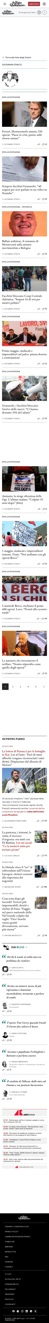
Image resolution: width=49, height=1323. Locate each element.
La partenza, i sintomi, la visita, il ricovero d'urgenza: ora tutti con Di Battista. (16, 837)
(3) (46, 144)
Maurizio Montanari (20, 1004)
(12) (45, 821)
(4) (46, 935)
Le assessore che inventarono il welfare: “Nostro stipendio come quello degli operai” (21, 664)
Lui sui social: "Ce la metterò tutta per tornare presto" (17, 846)
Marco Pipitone (18, 1033)
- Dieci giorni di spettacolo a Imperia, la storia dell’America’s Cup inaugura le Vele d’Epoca (22, 1134)
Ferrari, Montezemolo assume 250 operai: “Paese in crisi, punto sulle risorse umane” (22, 134)
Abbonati (34, 4)
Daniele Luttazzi (18, 1092)
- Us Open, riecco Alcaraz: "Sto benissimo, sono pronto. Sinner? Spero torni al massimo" (23, 1128)
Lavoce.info (16, 968)
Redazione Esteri (11, 887)
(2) (46, 564)
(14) (45, 619)
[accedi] (44, 4)
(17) (45, 855)
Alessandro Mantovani (14, 821)
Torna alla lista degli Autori (18, 57)
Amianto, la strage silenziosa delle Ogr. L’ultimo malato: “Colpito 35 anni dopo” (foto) (22, 499)
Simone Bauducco (12, 935)
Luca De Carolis (11, 856)
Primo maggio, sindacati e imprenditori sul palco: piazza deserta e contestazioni (24, 354)
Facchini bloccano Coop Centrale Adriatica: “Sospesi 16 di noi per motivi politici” (22, 299)
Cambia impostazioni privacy (18, 1236)
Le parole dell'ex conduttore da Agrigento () (23, 811)
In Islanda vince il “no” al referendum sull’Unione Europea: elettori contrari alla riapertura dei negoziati (17, 874)
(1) (46, 509)
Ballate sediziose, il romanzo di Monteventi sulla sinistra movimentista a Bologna (20, 244)
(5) (46, 309)
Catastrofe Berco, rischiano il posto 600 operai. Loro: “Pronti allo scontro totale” (24, 609)
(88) (45, 887)
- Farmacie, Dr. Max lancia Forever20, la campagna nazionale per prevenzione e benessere (22, 1147)
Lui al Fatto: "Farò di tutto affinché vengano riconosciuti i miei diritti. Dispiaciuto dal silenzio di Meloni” (23, 760)
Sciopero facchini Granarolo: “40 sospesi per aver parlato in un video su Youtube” (24, 189)
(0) (46, 199)
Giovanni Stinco (11, 144)
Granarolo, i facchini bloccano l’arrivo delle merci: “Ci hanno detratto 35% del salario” (20, 409)
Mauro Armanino (18, 1062)
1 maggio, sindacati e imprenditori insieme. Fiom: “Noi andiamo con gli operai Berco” (24, 554)
